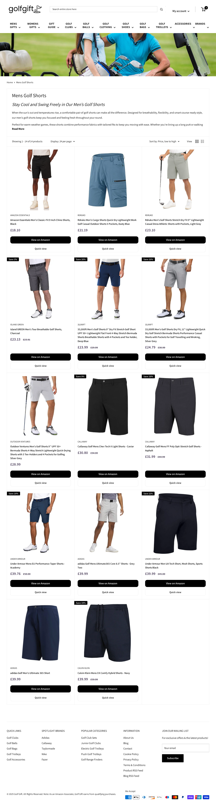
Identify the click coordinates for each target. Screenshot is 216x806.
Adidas (45, 738)
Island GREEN (17, 324)
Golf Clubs (69, 25)
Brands (200, 23)
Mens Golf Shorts (24, 82)
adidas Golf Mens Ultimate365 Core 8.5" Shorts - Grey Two (106, 565)
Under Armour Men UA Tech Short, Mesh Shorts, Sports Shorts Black (173, 565)
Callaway (82, 441)
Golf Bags (143, 25)
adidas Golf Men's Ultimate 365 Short (30, 673)
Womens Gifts (32, 25)
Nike (44, 754)
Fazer (45, 759)
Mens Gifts (13, 25)
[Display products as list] (202, 141)
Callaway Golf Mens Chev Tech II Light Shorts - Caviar (106, 446)
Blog (125, 743)
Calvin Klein (84, 668)
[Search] (161, 9)
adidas (81, 558)
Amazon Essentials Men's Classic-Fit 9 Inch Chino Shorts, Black (40, 221)
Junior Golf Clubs (91, 743)
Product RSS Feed (133, 770)
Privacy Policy (131, 759)
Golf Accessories (16, 759)
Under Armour (17, 558)
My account (179, 11)
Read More (18, 129)
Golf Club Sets (89, 738)
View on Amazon (40, 240)
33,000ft (81, 324)
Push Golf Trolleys (91, 754)
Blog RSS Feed (131, 776)
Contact (127, 748)
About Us (128, 738)
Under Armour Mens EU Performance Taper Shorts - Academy (37, 565)
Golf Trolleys (162, 25)
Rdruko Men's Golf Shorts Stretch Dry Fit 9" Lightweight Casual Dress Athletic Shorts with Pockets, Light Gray (174, 221)
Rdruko (81, 215)
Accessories (183, 23)
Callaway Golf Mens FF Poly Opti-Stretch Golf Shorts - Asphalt (173, 448)
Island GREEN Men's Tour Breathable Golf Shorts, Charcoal (36, 331)
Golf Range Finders (91, 759)
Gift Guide (52, 25)
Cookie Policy (131, 754)
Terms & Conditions (134, 765)
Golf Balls (86, 25)
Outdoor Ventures (20, 441)
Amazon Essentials (20, 215)
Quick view (41, 248)
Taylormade (48, 748)
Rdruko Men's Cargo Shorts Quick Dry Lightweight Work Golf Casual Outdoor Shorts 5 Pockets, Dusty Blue (107, 221)
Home (10, 82)
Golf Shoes (126, 25)
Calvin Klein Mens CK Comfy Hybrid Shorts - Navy (104, 673)
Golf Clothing (106, 25)
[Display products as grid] (196, 141)
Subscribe (173, 758)
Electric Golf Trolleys (92, 748)
